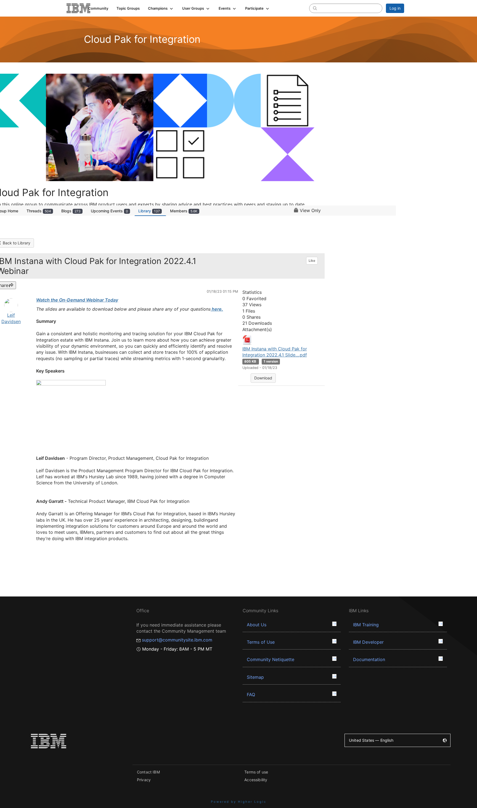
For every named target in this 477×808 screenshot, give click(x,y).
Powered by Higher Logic (238, 802)
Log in (395, 8)
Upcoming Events (109, 210)
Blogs (71, 210)
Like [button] (312, 260)
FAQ (251, 694)
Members (183, 210)
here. (217, 309)
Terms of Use (261, 642)
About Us (256, 624)
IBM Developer (368, 642)
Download (263, 378)
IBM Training (366, 624)
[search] (315, 8)
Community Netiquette (270, 659)
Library (149, 210)
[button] (161, 8)
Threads (38, 210)
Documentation (369, 659)
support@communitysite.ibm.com (177, 640)
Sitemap (255, 677)
